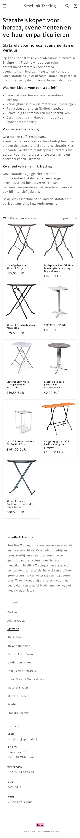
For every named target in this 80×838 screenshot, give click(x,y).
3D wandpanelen (18, 646)
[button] (5, 6)
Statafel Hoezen (18, 696)
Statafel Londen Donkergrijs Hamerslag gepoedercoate (20, 504)
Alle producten (17, 620)
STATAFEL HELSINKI (55, 325)
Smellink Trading (35, 831)
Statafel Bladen (17, 687)
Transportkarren (18, 712)
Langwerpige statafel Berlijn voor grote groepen (56, 444)
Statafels (13, 629)
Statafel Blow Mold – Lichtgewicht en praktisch (19, 384)
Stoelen (12, 704)
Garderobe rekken (19, 662)
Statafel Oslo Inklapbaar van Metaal (21, 326)
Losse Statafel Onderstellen (26, 679)
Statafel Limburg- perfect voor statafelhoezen (54, 384)
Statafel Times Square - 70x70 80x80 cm (21, 443)
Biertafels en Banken (21, 654)
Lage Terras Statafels (21, 671)
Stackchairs (15, 637)
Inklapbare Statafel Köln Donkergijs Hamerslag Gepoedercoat (58, 268)
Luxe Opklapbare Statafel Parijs (16, 267)
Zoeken (12, 612)
